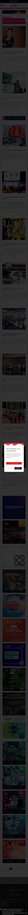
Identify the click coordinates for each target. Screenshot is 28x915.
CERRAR (18, 468)
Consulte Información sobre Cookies (8, 914)
